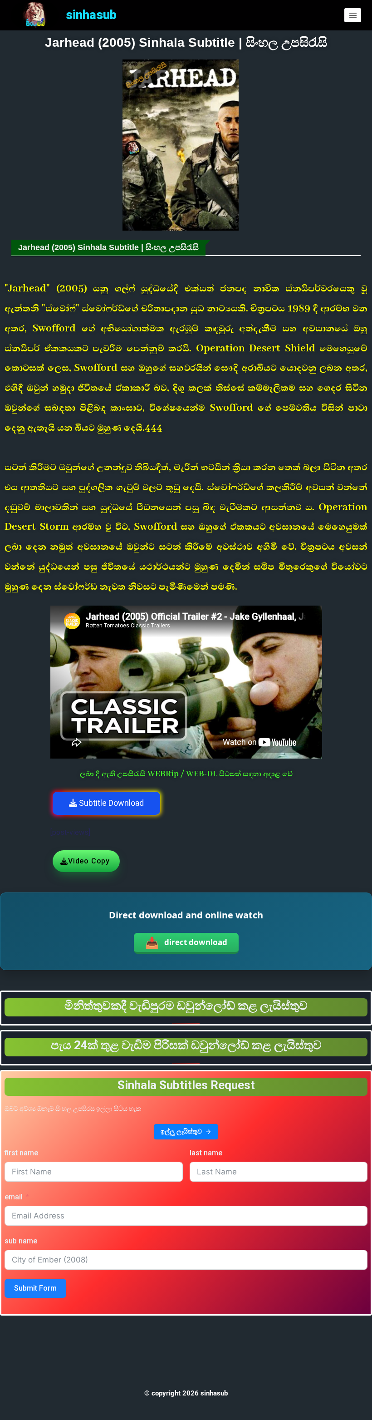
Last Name (206, 1153)
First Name (21, 1153)
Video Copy (89, 861)
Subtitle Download (110, 803)
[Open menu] (352, 15)
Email (14, 1197)
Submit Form (35, 1288)
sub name (21, 1241)
